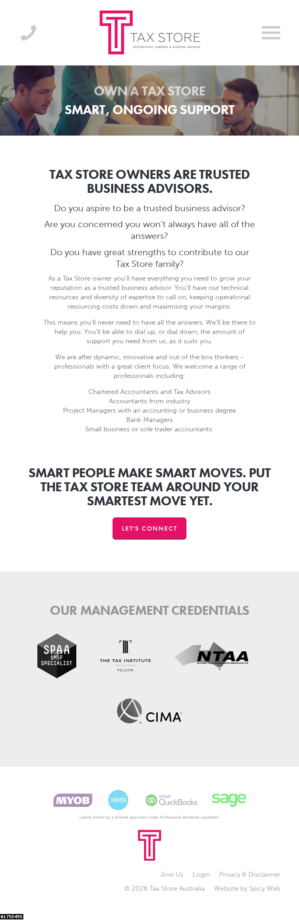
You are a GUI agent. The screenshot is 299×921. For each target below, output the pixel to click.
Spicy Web (264, 888)
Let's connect (149, 528)
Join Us (171, 874)
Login (201, 874)
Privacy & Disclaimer (249, 874)
